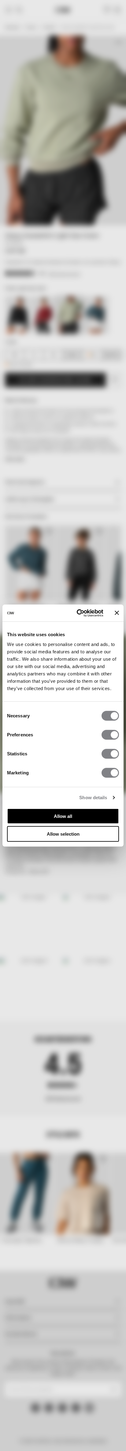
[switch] (110, 734)
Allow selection (63, 834)
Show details (93, 797)
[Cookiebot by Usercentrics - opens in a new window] (78, 613)
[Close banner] (117, 613)
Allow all (63, 816)
